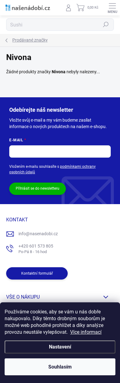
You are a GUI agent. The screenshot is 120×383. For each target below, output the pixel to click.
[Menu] (112, 7)
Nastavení (60, 347)
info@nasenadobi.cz (38, 233)
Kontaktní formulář (37, 273)
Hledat (105, 24)
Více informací (86, 332)
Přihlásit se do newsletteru (37, 188)
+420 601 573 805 (35, 249)
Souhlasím (60, 367)
